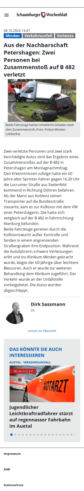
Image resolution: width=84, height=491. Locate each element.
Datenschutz (13, 485)
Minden (13, 35)
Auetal (15, 362)
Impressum (12, 454)
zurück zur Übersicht (42, 331)
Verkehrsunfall (38, 35)
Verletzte (65, 35)
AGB (7, 469)
